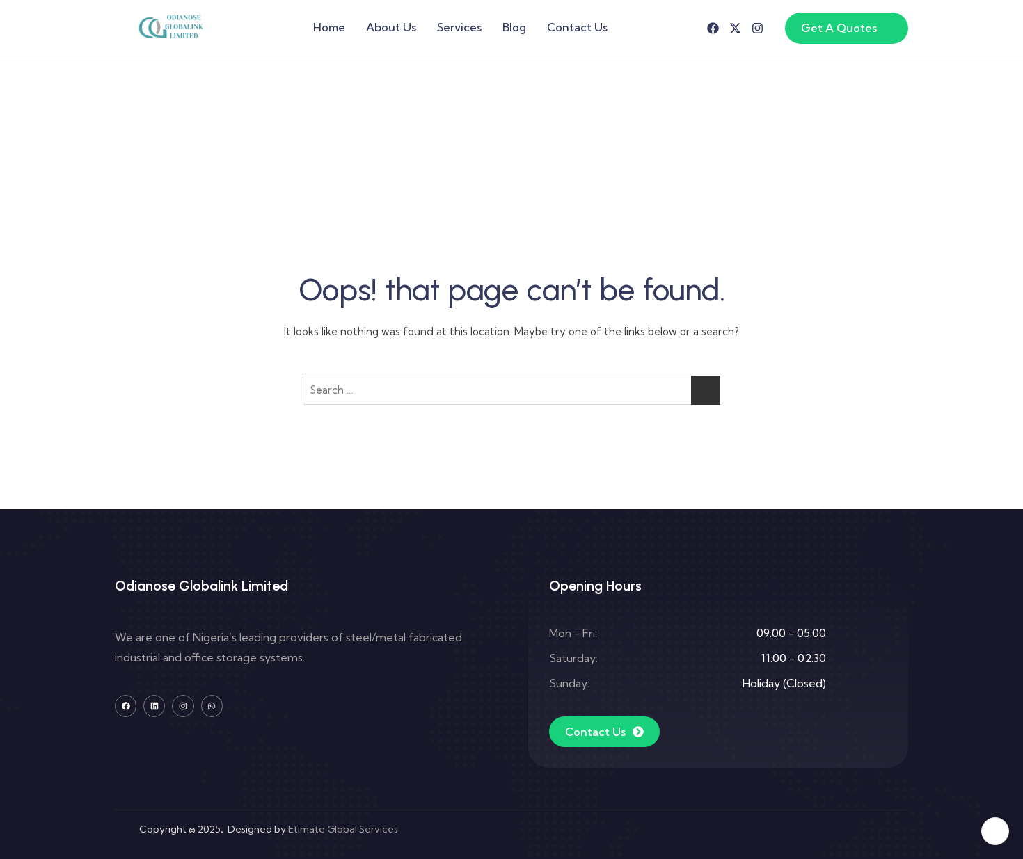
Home (329, 27)
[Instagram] (757, 28)
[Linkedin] (154, 705)
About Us (391, 27)
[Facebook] (713, 28)
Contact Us (577, 27)
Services (459, 27)
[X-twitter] (735, 28)
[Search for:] (511, 390)
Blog (514, 27)
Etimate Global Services (343, 829)
